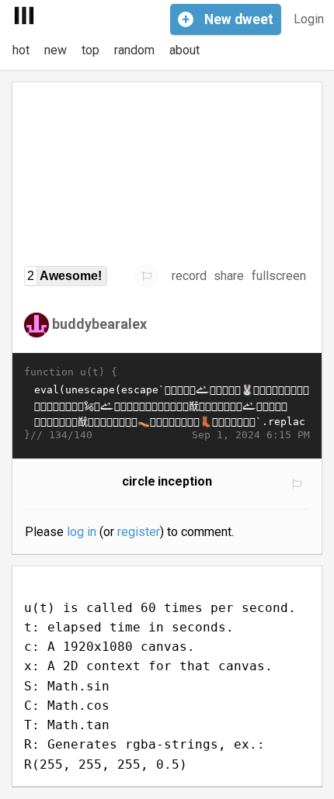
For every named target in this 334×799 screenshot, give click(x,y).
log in (81, 531)
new (55, 50)
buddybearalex (99, 324)
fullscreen (279, 275)
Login (309, 19)
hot (21, 50)
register (138, 531)
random (134, 50)
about (184, 50)
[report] (146, 276)
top (90, 50)
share (229, 275)
